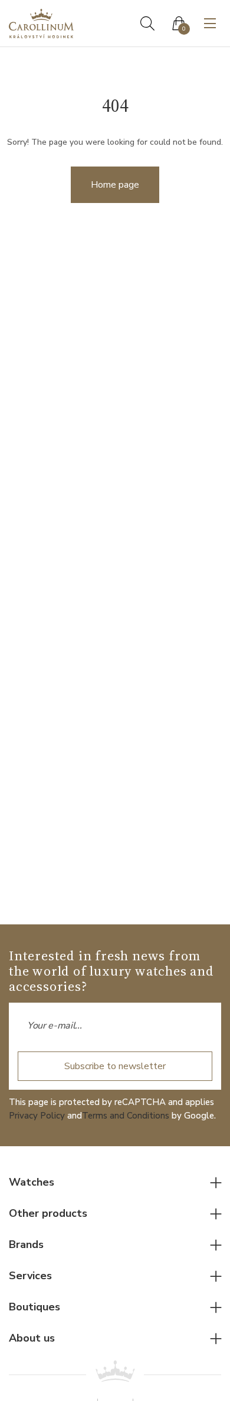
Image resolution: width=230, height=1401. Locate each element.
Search (147, 23)
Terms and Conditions (125, 1116)
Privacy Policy (37, 1116)
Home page (115, 184)
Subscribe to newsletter (115, 1066)
